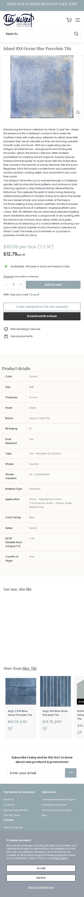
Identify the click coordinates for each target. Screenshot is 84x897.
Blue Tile (29, 668)
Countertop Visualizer (54, 804)
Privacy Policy (59, 858)
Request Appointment (15, 810)
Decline (40, 877)
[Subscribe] (70, 773)
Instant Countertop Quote (56, 810)
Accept (41, 868)
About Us (8, 799)
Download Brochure (42, 316)
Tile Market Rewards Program (59, 799)
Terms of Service (12, 827)
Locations (9, 804)
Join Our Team (11, 815)
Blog (44, 815)
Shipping (8, 276)
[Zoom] (78, 112)
